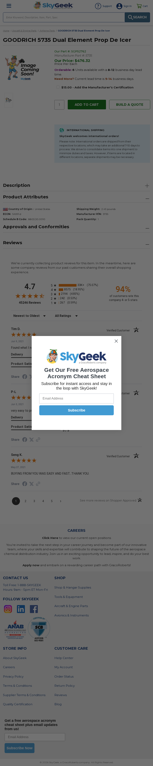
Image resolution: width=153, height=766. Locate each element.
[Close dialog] (116, 341)
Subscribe (76, 410)
